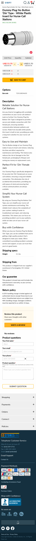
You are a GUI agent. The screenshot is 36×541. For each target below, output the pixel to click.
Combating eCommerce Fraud (10, 482)
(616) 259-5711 (9, 447)
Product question (8, 363)
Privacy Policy (14, 534)
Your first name (8, 341)
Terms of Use (5, 534)
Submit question (18, 386)
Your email (6, 348)
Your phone (6, 356)
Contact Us (4, 459)
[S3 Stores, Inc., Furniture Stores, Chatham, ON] (11, 502)
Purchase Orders (6, 491)
